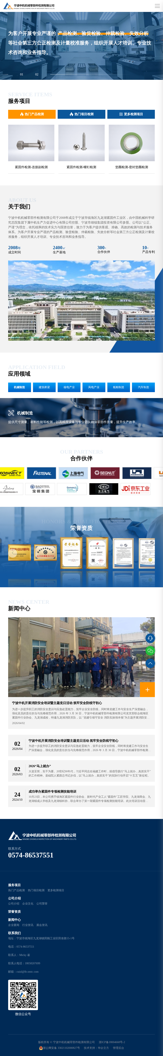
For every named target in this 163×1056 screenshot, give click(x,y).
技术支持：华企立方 (96, 1047)
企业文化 (27, 903)
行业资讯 (27, 925)
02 (36, 74)
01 (21, 74)
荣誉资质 (14, 911)
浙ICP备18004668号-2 (112, 1042)
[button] (12, 553)
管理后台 (118, 1047)
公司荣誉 (42, 903)
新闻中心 (14, 919)
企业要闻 (13, 925)
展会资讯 (42, 925)
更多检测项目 (133, 114)
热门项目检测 (84, 114)
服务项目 (14, 885)
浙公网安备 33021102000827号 (61, 1047)
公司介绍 (14, 898)
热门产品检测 (34, 114)
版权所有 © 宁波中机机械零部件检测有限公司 (66, 1042)
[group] (31, 149)
